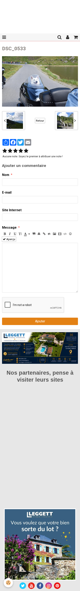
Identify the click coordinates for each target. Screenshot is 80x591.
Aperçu (10, 239)
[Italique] (10, 233)
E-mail (6, 192)
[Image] (54, 233)
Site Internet (12, 210)
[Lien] (44, 233)
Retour (40, 120)
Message (9, 227)
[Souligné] (15, 233)
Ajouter (40, 321)
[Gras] (4, 233)
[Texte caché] (49, 233)
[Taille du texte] (20, 233)
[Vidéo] (60, 233)
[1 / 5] (4, 151)
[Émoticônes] (70, 233)
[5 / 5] (26, 151)
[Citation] (34, 233)
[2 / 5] (10, 151)
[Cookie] (8, 582)
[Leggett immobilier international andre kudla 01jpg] (40, 544)
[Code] (65, 233)
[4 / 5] (20, 151)
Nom (5, 175)
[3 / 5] (15, 151)
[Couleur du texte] (27, 233)
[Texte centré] (39, 233)
